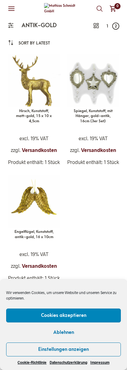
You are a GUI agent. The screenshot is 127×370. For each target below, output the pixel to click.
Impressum (99, 362)
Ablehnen (63, 332)
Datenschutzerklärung (68, 362)
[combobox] (34, 43)
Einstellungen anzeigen (63, 349)
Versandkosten (39, 150)
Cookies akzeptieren (63, 315)
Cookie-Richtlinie (32, 362)
